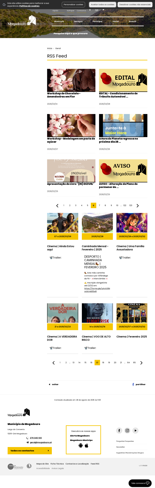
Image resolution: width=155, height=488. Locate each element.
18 (103, 362)
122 (124, 205)
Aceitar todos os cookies (102, 4)
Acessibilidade (29, 466)
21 (121, 362)
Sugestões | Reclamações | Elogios (130, 453)
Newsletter (120, 447)
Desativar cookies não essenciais (135, 4)
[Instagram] (96, 9)
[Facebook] (90, 9)
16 (91, 362)
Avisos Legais (58, 468)
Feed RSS (95, 463)
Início (49, 48)
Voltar (55, 384)
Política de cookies (29, 6)
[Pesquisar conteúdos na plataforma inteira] (140, 33)
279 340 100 (36, 438)
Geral (58, 48)
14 (79, 362)
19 (109, 362)
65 (134, 362)
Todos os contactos (22, 450)
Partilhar (141, 384)
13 (73, 362)
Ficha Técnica (57, 463)
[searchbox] (98, 33)
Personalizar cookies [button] (73, 4)
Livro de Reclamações (15, 467)
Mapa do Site (42, 463)
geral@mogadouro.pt (41, 442)
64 (128, 362)
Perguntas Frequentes (125, 441)
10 (117, 205)
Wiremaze (143, 466)
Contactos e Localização (77, 463)
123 (130, 205)
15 (85, 362)
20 (115, 362)
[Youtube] (103, 9)
